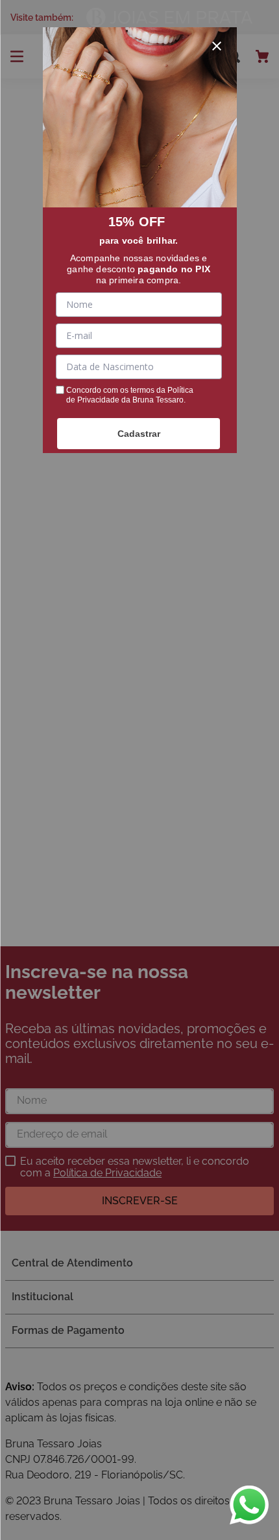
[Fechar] (216, 46)
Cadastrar (138, 433)
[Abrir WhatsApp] (249, 1505)
